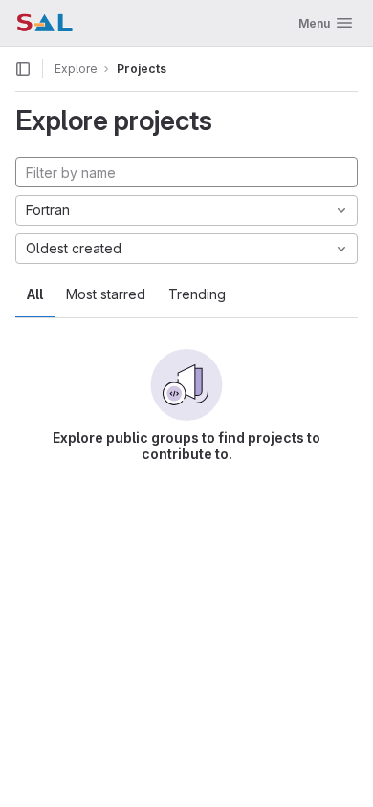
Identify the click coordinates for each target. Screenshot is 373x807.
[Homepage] (44, 23)
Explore (76, 68)
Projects (141, 68)
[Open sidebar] (23, 69)
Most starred (105, 294)
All (35, 294)
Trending (197, 294)
